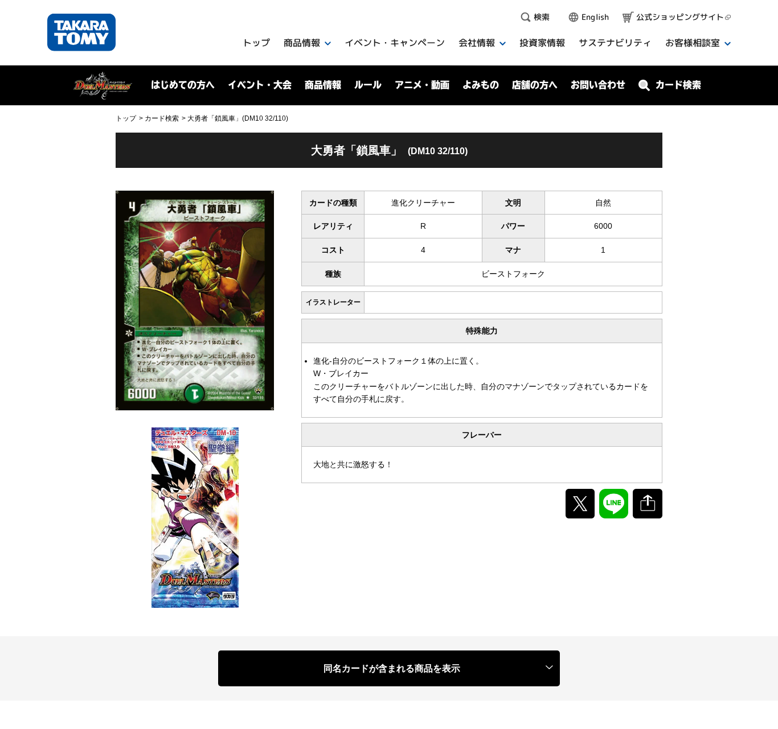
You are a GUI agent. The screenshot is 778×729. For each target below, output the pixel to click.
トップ (126, 118)
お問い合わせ (598, 84)
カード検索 (162, 118)
